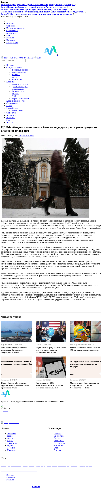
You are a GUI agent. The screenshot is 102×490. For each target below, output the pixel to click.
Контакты (10, 40)
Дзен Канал (9, 406)
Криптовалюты (19, 72)
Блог (8, 35)
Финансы (10, 26)
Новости (10, 23)
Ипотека (15, 94)
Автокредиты (18, 91)
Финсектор (17, 79)
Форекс (10, 438)
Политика (10, 117)
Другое (9, 122)
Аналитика (11, 33)
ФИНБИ (36, 486)
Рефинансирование (20, 98)
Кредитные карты (20, 84)
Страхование (12, 30)
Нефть (10, 440)
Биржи (10, 445)
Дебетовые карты (19, 86)
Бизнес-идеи (17, 110)
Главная (57, 433)
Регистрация (12, 42)
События (11, 448)
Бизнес (38, 4)
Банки (14, 77)
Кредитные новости (15, 28)
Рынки (10, 436)
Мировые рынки (26, 136)
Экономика (42, 12)
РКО (14, 96)
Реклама (10, 38)
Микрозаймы (18, 89)
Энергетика (59, 436)
